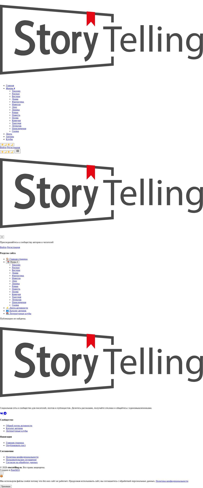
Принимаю (6, 486)
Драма (15, 99)
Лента (9, 134)
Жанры (10, 88)
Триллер (16, 91)
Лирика (16, 109)
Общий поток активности (19, 425)
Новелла (16, 104)
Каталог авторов (16, 310)
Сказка (15, 131)
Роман (15, 112)
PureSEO (15, 470)
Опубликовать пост (16, 445)
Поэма (15, 118)
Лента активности (17, 308)
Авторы (10, 136)
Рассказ (15, 93)
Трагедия (16, 123)
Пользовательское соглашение (21, 459)
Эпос (14, 107)
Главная (10, 85)
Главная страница (16, 259)
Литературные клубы (18, 313)
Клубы (9, 139)
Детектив (16, 126)
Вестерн (16, 96)
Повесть (16, 115)
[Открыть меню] (18, 151)
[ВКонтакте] (2, 414)
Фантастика (18, 101)
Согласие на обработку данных (22, 462)
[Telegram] (5, 414)
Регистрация (13, 147)
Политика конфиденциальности (22, 457)
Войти (3, 147)
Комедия (16, 120)
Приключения (19, 128)
